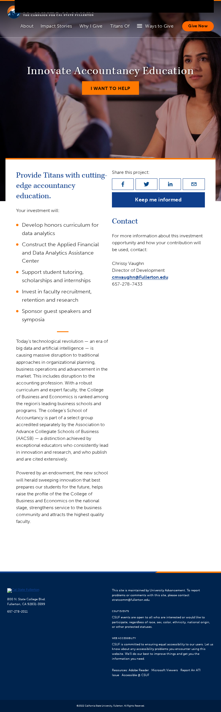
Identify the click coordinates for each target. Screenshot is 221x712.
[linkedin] (170, 184)
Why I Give (91, 26)
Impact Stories (56, 26)
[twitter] (146, 184)
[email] (194, 184)
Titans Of (120, 26)
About (26, 26)
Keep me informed (158, 200)
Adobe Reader (139, 670)
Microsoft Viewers (164, 670)
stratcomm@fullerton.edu (130, 600)
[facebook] (123, 184)
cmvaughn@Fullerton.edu (140, 277)
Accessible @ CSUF (135, 675)
